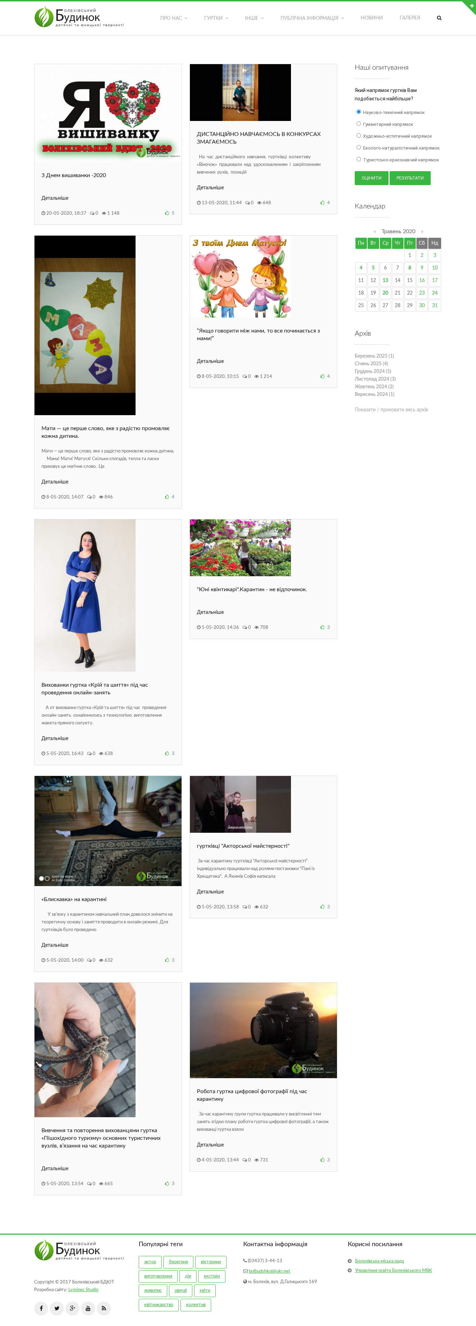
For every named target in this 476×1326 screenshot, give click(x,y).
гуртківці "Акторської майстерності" (243, 846)
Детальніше (54, 198)
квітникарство (158, 1305)
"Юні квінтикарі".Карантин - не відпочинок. (252, 589)
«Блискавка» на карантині (74, 899)
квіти (205, 1290)
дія (188, 1276)
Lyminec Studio (83, 1290)
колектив (196, 1305)
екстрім (212, 1276)
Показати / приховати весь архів (391, 409)
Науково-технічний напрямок (393, 112)
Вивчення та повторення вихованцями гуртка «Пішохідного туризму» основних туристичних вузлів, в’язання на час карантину (101, 1138)
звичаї (181, 1290)
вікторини (211, 1262)
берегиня (178, 1262)
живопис (153, 1290)
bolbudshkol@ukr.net (269, 1271)
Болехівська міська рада (379, 1261)
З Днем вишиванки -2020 (73, 175)
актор (150, 1262)
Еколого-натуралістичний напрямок (401, 148)
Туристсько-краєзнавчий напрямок (400, 159)
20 (385, 293)
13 (385, 280)
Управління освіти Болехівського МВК (393, 1270)
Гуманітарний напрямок (387, 124)
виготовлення (158, 1276)
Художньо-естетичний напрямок (397, 136)
